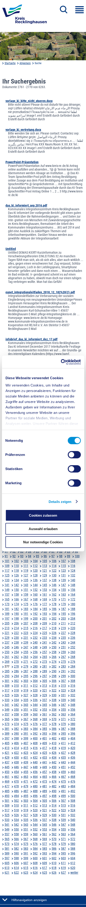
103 (25, 561)
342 (16, 705)
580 (72, 844)
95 (37, 556)
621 (7, 872)
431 (25, 757)
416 (35, 748)
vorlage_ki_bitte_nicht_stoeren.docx (29, 101)
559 (25, 834)
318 (16, 690)
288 (35, 671)
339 (63, 700)
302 (16, 681)
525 (7, 815)
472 (35, 781)
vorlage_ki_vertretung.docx (23, 129)
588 (72, 848)
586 (54, 848)
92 (14, 556)
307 (63, 681)
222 (16, 633)
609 (44, 863)
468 (72, 776)
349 (7, 709)
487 (25, 791)
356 (72, 709)
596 (72, 853)
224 (35, 633)
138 (54, 580)
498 (54, 796)
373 (7, 724)
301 (7, 681)
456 (35, 772)
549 (7, 829)
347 (63, 705)
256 (35, 652)
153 (44, 590)
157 (7, 594)
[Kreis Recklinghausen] (24, 15)
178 (54, 604)
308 (72, 681)
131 (63, 575)
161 (44, 594)
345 (44, 705)
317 (7, 690)
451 (63, 767)
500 (72, 796)
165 (7, 599)
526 (16, 815)
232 (35, 637)
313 (44, 685)
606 (16, 863)
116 (72, 566)
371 (63, 719)
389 (7, 733)
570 (54, 839)
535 (25, 820)
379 (63, 724)
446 (16, 767)
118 (16, 570)
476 (72, 781)
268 (72, 657)
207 (25, 623)
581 (7, 848)
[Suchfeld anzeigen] (63, 9)
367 (25, 719)
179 (63, 604)
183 (25, 609)
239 (25, 642)
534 (16, 820)
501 (7, 800)
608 (35, 863)
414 (16, 748)
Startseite (10, 63)
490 (54, 791)
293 (7, 676)
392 (35, 733)
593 (44, 853)
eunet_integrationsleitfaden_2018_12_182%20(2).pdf (40, 292)
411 (63, 743)
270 (16, 661)
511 (25, 805)
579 (63, 844)
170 (54, 599)
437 (7, 762)
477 (7, 786)
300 (72, 676)
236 (72, 637)
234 (54, 637)
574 (16, 844)
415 (25, 748)
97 (53, 556)
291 (63, 671)
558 (16, 834)
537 (44, 820)
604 (72, 858)
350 (16, 709)
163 (63, 594)
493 (7, 796)
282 (54, 666)
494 (16, 796)
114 (54, 566)
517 (7, 810)
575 (25, 844)
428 (72, 753)
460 (72, 772)
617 (44, 868)
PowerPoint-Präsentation (22, 162)
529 (44, 815)
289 (44, 671)
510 (16, 805)
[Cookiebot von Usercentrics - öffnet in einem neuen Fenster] (61, 362)
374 (16, 724)
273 (44, 661)
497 (44, 796)
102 (16, 561)
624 (35, 872)
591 (25, 853)
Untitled (11, 249)
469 (7, 781)
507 (63, 800)
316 (72, 685)
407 (25, 743)
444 (72, 762)
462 (16, 776)
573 (7, 844)
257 (44, 652)
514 (54, 805)
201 (44, 618)
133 (7, 580)
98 (60, 556)
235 (63, 637)
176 (35, 604)
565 (7, 839)
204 (72, 618)
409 (44, 743)
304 (35, 681)
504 (35, 800)
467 (63, 776)
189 (7, 613)
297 (44, 676)
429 (7, 757)
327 (25, 695)
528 (35, 815)
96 (45, 556)
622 (16, 872)
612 (72, 863)
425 (44, 753)
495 (25, 796)
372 (72, 719)
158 (16, 594)
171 (63, 599)
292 (72, 671)
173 (7, 604)
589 (7, 853)
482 (54, 786)
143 (25, 585)
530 (54, 815)
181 (7, 609)
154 (54, 590)
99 (68, 556)
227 (63, 633)
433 (44, 757)
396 (72, 733)
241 (44, 642)
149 (7, 590)
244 (72, 642)
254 (16, 652)
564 (72, 834)
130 (54, 575)
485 (7, 791)
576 (35, 844)
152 (35, 590)
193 (44, 613)
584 (35, 848)
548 (72, 824)
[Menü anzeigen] (79, 9)
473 (44, 781)
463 (25, 776)
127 (25, 575)
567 (25, 839)
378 (54, 724)
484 (72, 786)
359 (25, 714)
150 (16, 590)
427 (63, 753)
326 (16, 695)
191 (25, 613)
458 (54, 772)
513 (44, 805)
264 (35, 657)
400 (35, 738)
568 (35, 839)
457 (44, 772)
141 (7, 585)
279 (25, 666)
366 (16, 719)
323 (63, 690)
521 (44, 810)
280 (35, 666)
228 (72, 633)
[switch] (74, 454)
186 (54, 609)
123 (63, 570)
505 (44, 800)
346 (54, 705)
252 (72, 647)
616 (35, 868)
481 (44, 786)
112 (35, 566)
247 (25, 647)
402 (54, 738)
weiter (74, 872)
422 (16, 753)
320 (35, 690)
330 (54, 695)
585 (44, 848)
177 (44, 604)
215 (25, 628)
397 (7, 738)
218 (54, 628)
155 (63, 590)
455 (25, 772)
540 (72, 820)
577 (44, 844)
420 (72, 748)
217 (44, 628)
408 (35, 743)
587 (63, 848)
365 (7, 719)
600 (35, 858)
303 (25, 681)
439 (25, 762)
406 (16, 743)
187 (63, 609)
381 (7, 729)
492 (72, 791)
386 (54, 729)
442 (54, 762)
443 (63, 762)
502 (16, 800)
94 (29, 556)
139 (63, 580)
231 (25, 637)
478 (16, 786)
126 (16, 575)
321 (44, 690)
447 (25, 767)
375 (25, 724)
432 (35, 757)
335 (25, 700)
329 (44, 695)
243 (63, 642)
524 (72, 810)
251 (63, 647)
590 (16, 853)
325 (7, 695)
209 (44, 623)
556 (72, 829)
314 (54, 685)
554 (54, 829)
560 (35, 834)
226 (54, 633)
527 (25, 815)
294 (16, 676)
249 (44, 647)
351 (25, 709)
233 (44, 637)
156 (72, 590)
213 (7, 628)
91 (6, 556)
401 (44, 738)
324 (72, 690)
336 (35, 700)
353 (44, 709)
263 (25, 657)
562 (54, 834)
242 (54, 642)
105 (44, 561)
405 (7, 743)
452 (72, 767)
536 (35, 820)
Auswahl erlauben (43, 529)
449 (44, 767)
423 (25, 753)
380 (72, 724)
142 (16, 585)
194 (54, 613)
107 (63, 561)
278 (16, 666)
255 (25, 652)
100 (77, 556)
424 (35, 753)
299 (63, 676)
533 (7, 820)
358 (16, 714)
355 (63, 709)
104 (35, 561)
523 (63, 810)
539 (63, 820)
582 (16, 848)
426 (54, 753)
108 (72, 561)
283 (63, 666)
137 (44, 580)
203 (63, 618)
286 (16, 671)
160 (35, 594)
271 (25, 661)
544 (35, 824)
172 (72, 599)
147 (63, 585)
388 (72, 729)
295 (25, 676)
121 (44, 570)
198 (16, 618)
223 (25, 633)
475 (63, 781)
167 (25, 599)
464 (35, 776)
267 (63, 657)
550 (16, 829)
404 (72, 738)
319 (25, 690)
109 (7, 566)
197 (7, 618)
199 (25, 618)
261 (7, 657)
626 (54, 872)
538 (54, 820)
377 (44, 724)
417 (44, 748)
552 (35, 829)
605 (7, 863)
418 (54, 748)
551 (25, 829)
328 (35, 695)
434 (54, 757)
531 (63, 815)
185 (44, 609)
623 (25, 872)
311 (25, 685)
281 (44, 666)
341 (7, 705)
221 (7, 633)
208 (35, 623)
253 (7, 652)
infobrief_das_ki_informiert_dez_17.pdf (32, 339)
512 (35, 805)
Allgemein (25, 63)
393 (44, 733)
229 (7, 637)
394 (54, 733)
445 (7, 767)
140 (72, 580)
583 (25, 848)
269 (7, 661)
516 (72, 805)
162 (54, 594)
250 (54, 647)
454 (16, 772)
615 (25, 868)
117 (7, 570)
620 (72, 868)
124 (72, 570)
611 (63, 863)
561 (44, 834)
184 (35, 609)
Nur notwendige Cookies (43, 542)
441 (44, 762)
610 (54, 863)
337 (44, 700)
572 (72, 839)
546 (54, 824)
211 (63, 623)
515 (63, 805)
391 (25, 733)
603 (63, 858)
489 (44, 791)
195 (63, 613)
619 (63, 868)
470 (16, 781)
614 (16, 868)
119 (25, 570)
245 (7, 647)
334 (16, 700)
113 (44, 566)
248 (35, 647)
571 (63, 839)
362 (54, 714)
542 (16, 824)
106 (54, 561)
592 (35, 853)
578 (54, 844)
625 (44, 872)
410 (54, 743)
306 (54, 681)
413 (7, 748)
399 (25, 738)
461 (7, 776)
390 (16, 733)
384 (35, 729)
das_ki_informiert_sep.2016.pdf (26, 205)
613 (7, 868)
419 (63, 748)
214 (16, 628)
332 (72, 695)
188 (72, 609)
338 (54, 700)
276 (72, 661)
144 (35, 585)
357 (7, 714)
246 (16, 647)
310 (16, 685)
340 (72, 700)
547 (63, 824)
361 (44, 714)
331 (63, 695)
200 (35, 618)
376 (35, 724)
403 (63, 738)
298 (54, 676)
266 (54, 657)
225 (44, 633)
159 (25, 594)
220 (72, 628)
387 (63, 729)
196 (72, 613)
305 (44, 681)
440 (35, 762)
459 (63, 772)
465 (44, 776)
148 (72, 585)
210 (54, 623)
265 (44, 657)
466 (54, 776)
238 (16, 642)
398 (16, 738)
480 (35, 786)
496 (35, 796)
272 (35, 661)
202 (54, 618)
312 (35, 685)
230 (16, 637)
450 (54, 767)
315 (63, 685)
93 (21, 556)
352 (35, 709)
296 (35, 676)
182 (16, 609)
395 (63, 733)
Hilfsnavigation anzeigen (29, 900)
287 (25, 671)
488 (35, 791)
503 (25, 800)
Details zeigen (60, 501)
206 (16, 623)
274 (54, 661)
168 (35, 599)
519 (25, 810)
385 (44, 729)
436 (72, 757)
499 (63, 796)
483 (63, 786)
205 (7, 623)
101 (7, 561)
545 (44, 824)
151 (25, 590)
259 (63, 652)
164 (72, 594)
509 (7, 805)
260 (72, 652)
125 (7, 575)
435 (63, 757)
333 (7, 700)
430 (16, 757)
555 (63, 829)
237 (7, 642)
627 (63, 872)
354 (54, 709)
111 (25, 566)
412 (72, 743)
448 (35, 767)
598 (16, 858)
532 (72, 815)
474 (54, 781)
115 (63, 566)
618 (54, 868)
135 (25, 580)
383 (25, 729)
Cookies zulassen (43, 515)
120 (35, 570)
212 (72, 623)
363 (63, 714)
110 (16, 566)
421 (7, 753)
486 (16, 791)
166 (16, 599)
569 (44, 839)
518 (16, 810)
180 (72, 604)
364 (72, 714)
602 (54, 858)
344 (35, 705)
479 (25, 786)
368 (35, 719)
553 (44, 829)
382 (16, 729)
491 (63, 791)
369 (44, 719)
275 (63, 661)
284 (72, 666)
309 (7, 685)
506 (54, 800)
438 (16, 762)
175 (25, 604)
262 (16, 657)
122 (54, 570)
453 (7, 772)
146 (54, 585)
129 (44, 575)
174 (16, 604)
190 (16, 613)
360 (35, 714)
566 (16, 839)
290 (54, 671)
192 (35, 613)
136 (35, 580)
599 (25, 858)
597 (7, 858)
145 (44, 585)
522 (54, 810)
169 (44, 599)
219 (63, 628)
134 (16, 580)
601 (44, 858)
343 (25, 705)
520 (35, 810)
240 (35, 642)
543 (25, 824)
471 (25, 781)
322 (54, 690)
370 (54, 719)
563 (63, 834)
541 (7, 824)
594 (54, 853)
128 (35, 575)
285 (7, 671)
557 (7, 834)
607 (25, 863)
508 (72, 800)
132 (72, 575)
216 (35, 628)
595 (63, 853)
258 (54, 652)
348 (72, 705)
